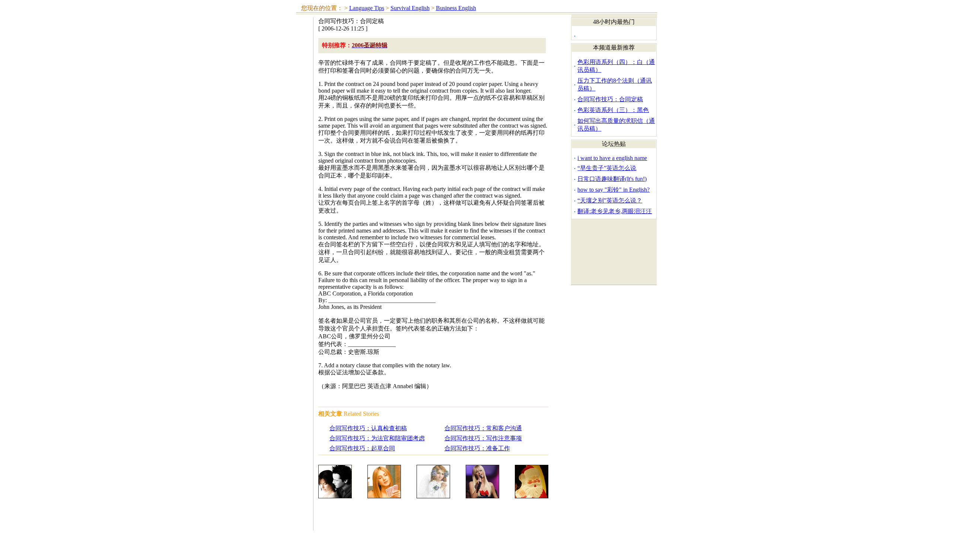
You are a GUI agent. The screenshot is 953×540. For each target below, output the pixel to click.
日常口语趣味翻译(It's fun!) (612, 179)
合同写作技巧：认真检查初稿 (368, 428)
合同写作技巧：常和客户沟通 (483, 428)
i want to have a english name (612, 158)
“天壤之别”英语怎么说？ (609, 200)
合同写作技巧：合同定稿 (610, 99)
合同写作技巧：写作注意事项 (483, 438)
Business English (456, 8)
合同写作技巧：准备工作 (477, 448)
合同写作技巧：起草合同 (362, 448)
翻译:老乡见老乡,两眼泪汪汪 (614, 211)
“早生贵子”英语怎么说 (606, 168)
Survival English (410, 8)
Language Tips (366, 8)
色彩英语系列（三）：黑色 (613, 110)
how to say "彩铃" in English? (613, 189)
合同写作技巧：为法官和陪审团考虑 (377, 438)
